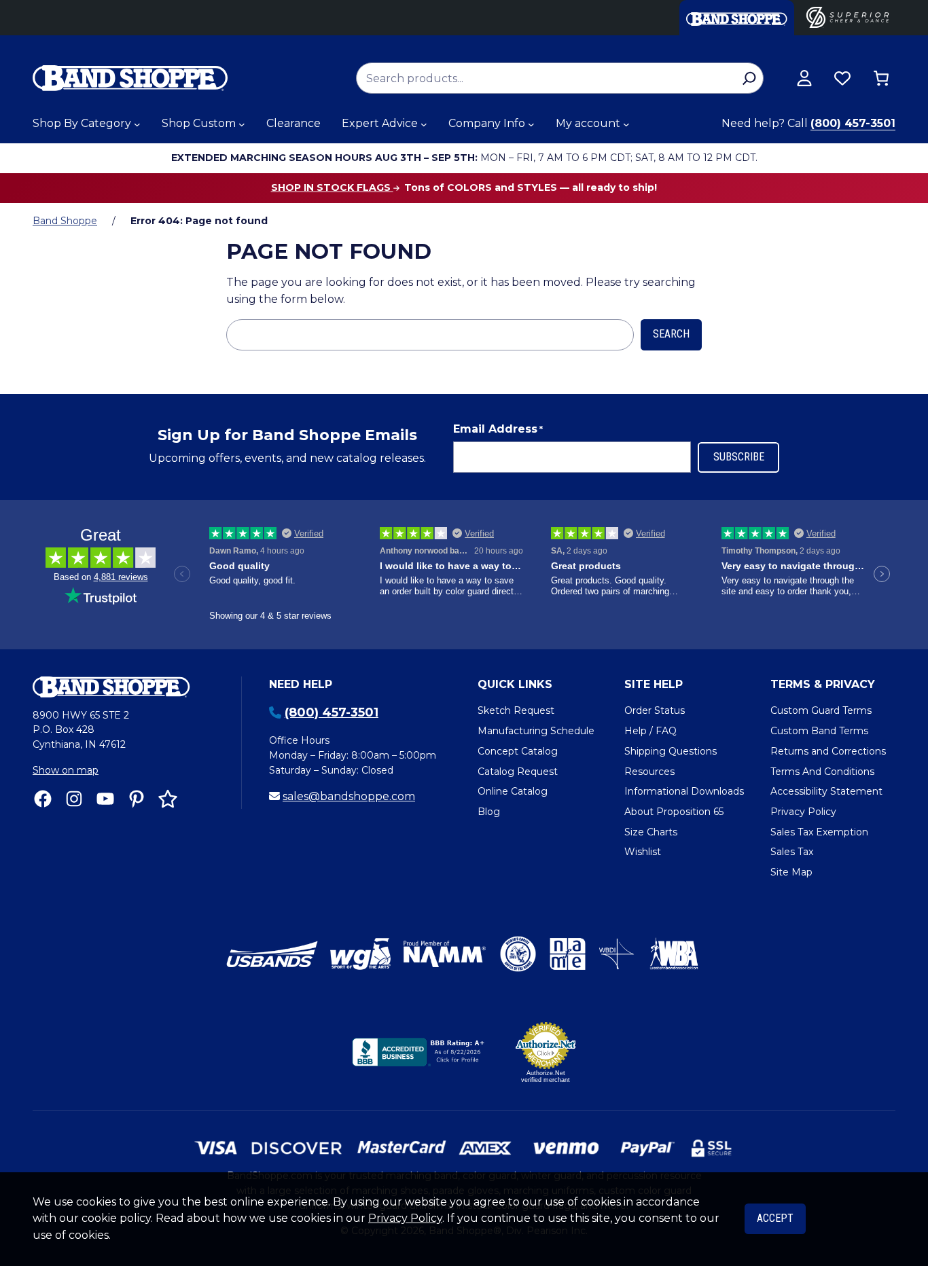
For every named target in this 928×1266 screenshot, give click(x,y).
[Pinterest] (136, 799)
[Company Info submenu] (531, 124)
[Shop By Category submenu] (137, 124)
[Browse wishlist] (842, 78)
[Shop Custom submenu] (241, 124)
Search (671, 333)
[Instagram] (74, 799)
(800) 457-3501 (852, 123)
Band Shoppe (65, 221)
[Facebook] (43, 799)
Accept (775, 1218)
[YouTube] (105, 799)
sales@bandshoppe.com (349, 796)
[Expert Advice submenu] (424, 124)
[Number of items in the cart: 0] (881, 78)
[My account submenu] (626, 124)
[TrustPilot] (168, 799)
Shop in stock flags (332, 187)
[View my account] (804, 78)
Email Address (498, 428)
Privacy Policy (405, 1218)
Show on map (66, 770)
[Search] (749, 78)
